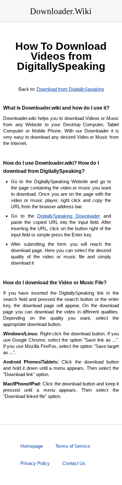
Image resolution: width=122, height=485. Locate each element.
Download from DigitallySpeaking (70, 89)
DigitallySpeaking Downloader (68, 216)
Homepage (31, 446)
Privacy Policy (35, 463)
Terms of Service (72, 446)
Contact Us (73, 463)
